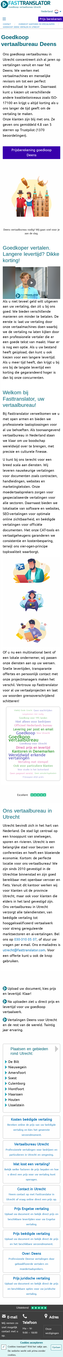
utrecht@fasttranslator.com (24, 950)
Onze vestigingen (52, 1331)
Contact (7, 24)
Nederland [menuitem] (47, 11)
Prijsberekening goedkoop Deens (31, 152)
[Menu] (4, 19)
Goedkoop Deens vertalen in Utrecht (21, 27)
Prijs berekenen (51, 19)
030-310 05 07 (25, 939)
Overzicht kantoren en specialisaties (37, 24)
